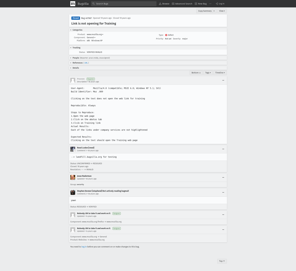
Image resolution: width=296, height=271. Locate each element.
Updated (80, 179)
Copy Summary (205, 11)
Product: (81, 34)
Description (82, 82)
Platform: (81, 40)
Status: (82, 52)
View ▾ (222, 11)
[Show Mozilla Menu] (72, 3)
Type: (161, 35)
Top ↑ (222, 261)
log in (84, 247)
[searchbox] (123, 3)
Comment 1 (81, 150)
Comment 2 (81, 194)
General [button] (91, 37)
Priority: (159, 39)
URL (86, 63)
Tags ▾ (208, 72)
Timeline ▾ (220, 72)
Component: (79, 37)
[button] (220, 3)
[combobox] (123, 3)
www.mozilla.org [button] (95, 34)
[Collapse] (223, 80)
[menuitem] (164, 3)
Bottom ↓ (196, 72)
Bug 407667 (86, 18)
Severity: (177, 39)
